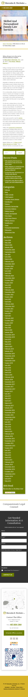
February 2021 (9, 318)
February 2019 (9, 349)
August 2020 (9, 323)
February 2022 (9, 304)
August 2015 (9, 448)
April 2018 (8, 372)
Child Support (9, 197)
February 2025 (9, 261)
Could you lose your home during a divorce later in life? (13, 177)
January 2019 (9, 351)
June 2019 (8, 339)
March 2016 (8, 431)
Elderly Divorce (9, 211)
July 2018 (7, 365)
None (6, 225)
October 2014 (9, 471)
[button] (24, 8)
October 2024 (9, 266)
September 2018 (10, 360)
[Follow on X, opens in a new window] (14, 638)
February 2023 (9, 290)
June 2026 (8, 240)
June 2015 (8, 452)
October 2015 (9, 443)
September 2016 (10, 417)
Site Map (13, 687)
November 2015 (10, 441)
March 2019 (8, 346)
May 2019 (8, 342)
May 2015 (8, 455)
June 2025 (8, 257)
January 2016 (9, 436)
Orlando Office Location (14, 633)
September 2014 (10, 474)
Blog (6, 192)
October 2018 (9, 358)
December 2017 (10, 382)
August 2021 (9, 311)
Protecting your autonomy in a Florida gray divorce (14, 173)
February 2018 (9, 377)
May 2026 (8, 242)
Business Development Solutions (11, 689)
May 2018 (8, 370)
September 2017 (10, 389)
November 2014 (10, 469)
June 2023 (8, 285)
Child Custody (9, 195)
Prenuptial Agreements (12, 228)
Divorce (7, 204)
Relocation (8, 230)
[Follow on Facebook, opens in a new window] (11, 638)
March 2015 (8, 460)
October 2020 (9, 320)
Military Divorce (10, 220)
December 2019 (10, 334)
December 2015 (10, 438)
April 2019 (8, 344)
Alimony (7, 190)
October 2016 (9, 415)
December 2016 (10, 410)
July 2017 (7, 393)
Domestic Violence (10, 209)
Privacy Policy (19, 687)
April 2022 (8, 301)
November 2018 (10, 356)
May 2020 (8, 327)
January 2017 (9, 408)
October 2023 (9, 280)
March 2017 (8, 403)
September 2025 (10, 252)
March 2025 (8, 259)
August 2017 (9, 391)
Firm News (12, 61)
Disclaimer (4, 567)
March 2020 (8, 330)
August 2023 (9, 283)
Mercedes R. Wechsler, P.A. (12, 60)
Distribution (8, 202)
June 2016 (8, 424)
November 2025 (10, 249)
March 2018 (8, 375)
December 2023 (10, 278)
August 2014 (9, 476)
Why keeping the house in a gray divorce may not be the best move (13, 162)
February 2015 (9, 462)
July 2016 (7, 422)
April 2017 (8, 401)
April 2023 (8, 287)
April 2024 (8, 273)
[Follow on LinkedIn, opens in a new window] (17, 638)
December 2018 (10, 353)
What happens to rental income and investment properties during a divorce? (14, 168)
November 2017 (10, 384)
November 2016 (10, 412)
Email (3, 537)
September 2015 (10, 445)
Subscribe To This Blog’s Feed (14, 489)
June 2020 (8, 325)
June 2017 (8, 396)
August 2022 (9, 297)
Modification (9, 223)
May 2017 (8, 398)
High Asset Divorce (11, 218)
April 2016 (8, 429)
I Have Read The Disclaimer (11, 570)
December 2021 (10, 306)
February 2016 (9, 434)
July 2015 (7, 450)
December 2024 (10, 264)
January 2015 (9, 464)
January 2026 (9, 247)
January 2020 (9, 332)
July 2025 (7, 254)
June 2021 (8, 313)
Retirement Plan (10, 232)
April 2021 (8, 316)
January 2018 (9, 379)
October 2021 (9, 308)
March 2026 (8, 245)
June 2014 (8, 478)
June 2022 (8, 299)
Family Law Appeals (11, 213)
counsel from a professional (15, 127)
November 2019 (10, 337)
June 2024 (8, 271)
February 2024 (9, 275)
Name (3, 530)
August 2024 (9, 268)
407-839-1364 (7, 8)
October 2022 (9, 294)
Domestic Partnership (11, 206)
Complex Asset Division (12, 199)
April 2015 (8, 457)
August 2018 (9, 363)
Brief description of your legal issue (11, 550)
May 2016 (8, 427)
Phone (3, 543)
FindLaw (23, 689)
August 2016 (9, 419)
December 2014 (10, 467)
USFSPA (20, 118)
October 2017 (9, 386)
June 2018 (8, 368)
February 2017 (9, 405)
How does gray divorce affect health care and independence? (14, 181)
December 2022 (10, 292)
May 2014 (8, 481)
